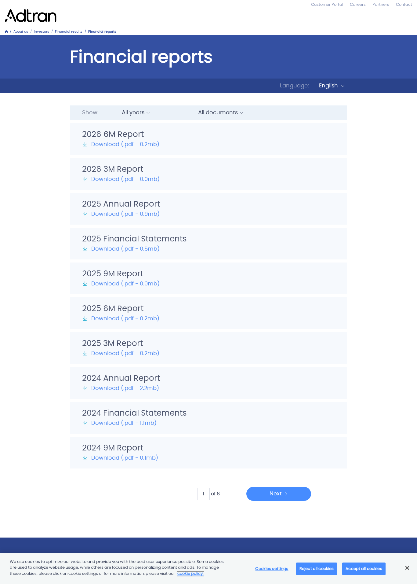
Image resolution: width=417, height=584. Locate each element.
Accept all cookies (364, 569)
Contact (404, 5)
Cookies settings (271, 569)
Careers (358, 5)
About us (20, 31)
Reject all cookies (316, 569)
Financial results (68, 31)
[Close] (407, 568)
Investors (41, 31)
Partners (380, 5)
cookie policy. (190, 574)
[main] (208, 568)
